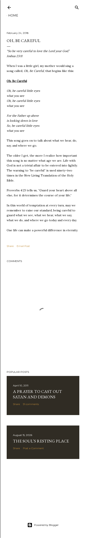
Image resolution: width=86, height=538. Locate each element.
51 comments (31, 404)
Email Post (23, 246)
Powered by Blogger (46, 524)
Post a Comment (33, 448)
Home (13, 15)
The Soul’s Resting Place (41, 441)
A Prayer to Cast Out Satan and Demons (37, 394)
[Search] (76, 7)
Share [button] (10, 246)
